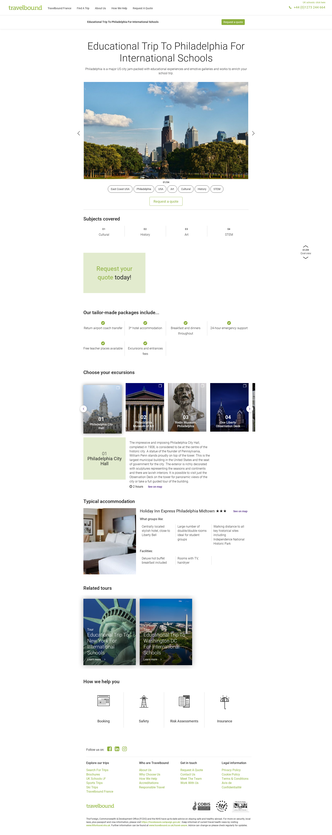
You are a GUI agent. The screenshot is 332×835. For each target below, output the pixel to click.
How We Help (119, 8)
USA (160, 189)
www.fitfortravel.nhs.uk (98, 825)
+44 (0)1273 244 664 (309, 7)
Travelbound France (59, 8)
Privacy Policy (231, 770)
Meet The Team (191, 778)
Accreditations (149, 783)
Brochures (93, 774)
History (202, 189)
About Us (100, 8)
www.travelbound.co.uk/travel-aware (168, 825)
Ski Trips (92, 787)
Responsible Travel (152, 787)
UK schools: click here (314, 2)
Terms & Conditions (235, 778)
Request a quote (233, 22)
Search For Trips (97, 770)
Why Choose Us (149, 774)
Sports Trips (94, 783)
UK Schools (94, 778)
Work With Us (189, 783)
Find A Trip (83, 8)
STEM (216, 189)
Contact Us (187, 774)
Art (172, 189)
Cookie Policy (231, 774)
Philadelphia (144, 189)
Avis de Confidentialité (231, 785)
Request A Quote (143, 8)
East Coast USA (120, 189)
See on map (155, 486)
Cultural (186, 189)
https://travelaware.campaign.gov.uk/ (161, 821)
